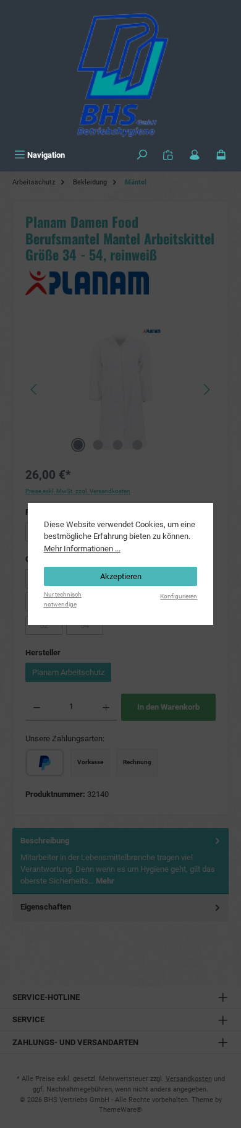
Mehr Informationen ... (82, 548)
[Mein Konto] (194, 155)
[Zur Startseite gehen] (120, 72)
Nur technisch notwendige (63, 599)
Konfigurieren (178, 596)
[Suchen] (142, 155)
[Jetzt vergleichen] (167, 155)
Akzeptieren (121, 576)
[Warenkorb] (221, 155)
